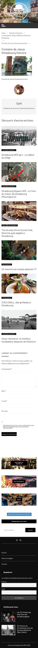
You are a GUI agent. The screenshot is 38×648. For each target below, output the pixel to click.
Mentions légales (7, 558)
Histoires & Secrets (9, 150)
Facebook (17, 540)
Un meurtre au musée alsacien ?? (19, 269)
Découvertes (7, 264)
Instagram (20, 540)
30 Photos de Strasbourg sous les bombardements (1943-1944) (25, 629)
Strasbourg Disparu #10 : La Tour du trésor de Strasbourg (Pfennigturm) (19, 193)
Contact (4, 564)
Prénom (4, 582)
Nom (4, 391)
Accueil (4, 552)
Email (3, 589)
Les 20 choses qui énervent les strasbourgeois (24, 614)
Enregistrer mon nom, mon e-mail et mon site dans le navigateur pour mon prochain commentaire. (18, 427)
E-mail (4, 401)
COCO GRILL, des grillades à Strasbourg (16, 304)
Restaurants (12, 225)
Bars (4, 225)
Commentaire (7, 369)
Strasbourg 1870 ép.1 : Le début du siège (18, 156)
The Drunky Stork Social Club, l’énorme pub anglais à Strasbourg (17, 233)
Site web (4, 411)
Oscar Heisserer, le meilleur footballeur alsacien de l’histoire (19, 340)
